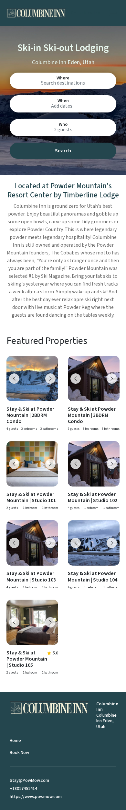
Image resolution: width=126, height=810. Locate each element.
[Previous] (14, 378)
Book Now (19, 752)
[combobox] (63, 83)
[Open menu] (113, 12)
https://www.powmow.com (36, 796)
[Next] (50, 378)
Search (63, 150)
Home (15, 740)
